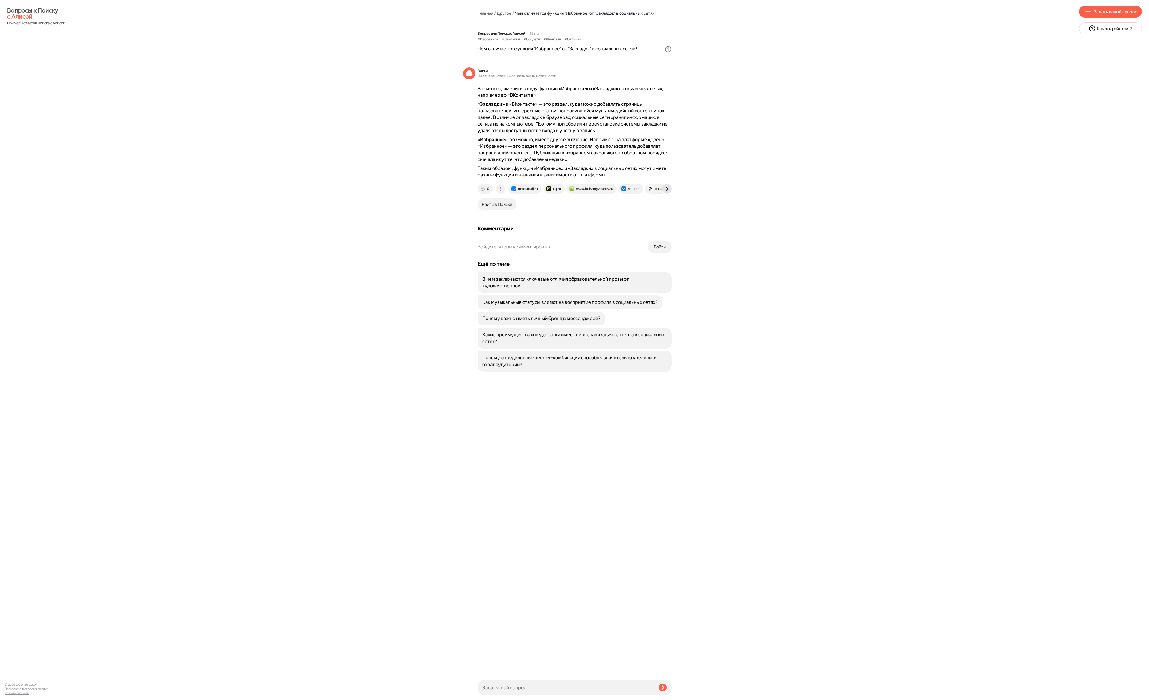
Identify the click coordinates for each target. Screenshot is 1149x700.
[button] (668, 49)
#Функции (552, 39)
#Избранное (488, 39)
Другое (504, 13)
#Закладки (511, 39)
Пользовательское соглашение (26, 688)
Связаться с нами (17, 693)
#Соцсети (532, 39)
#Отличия (573, 39)
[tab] (486, 189)
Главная (485, 13)
